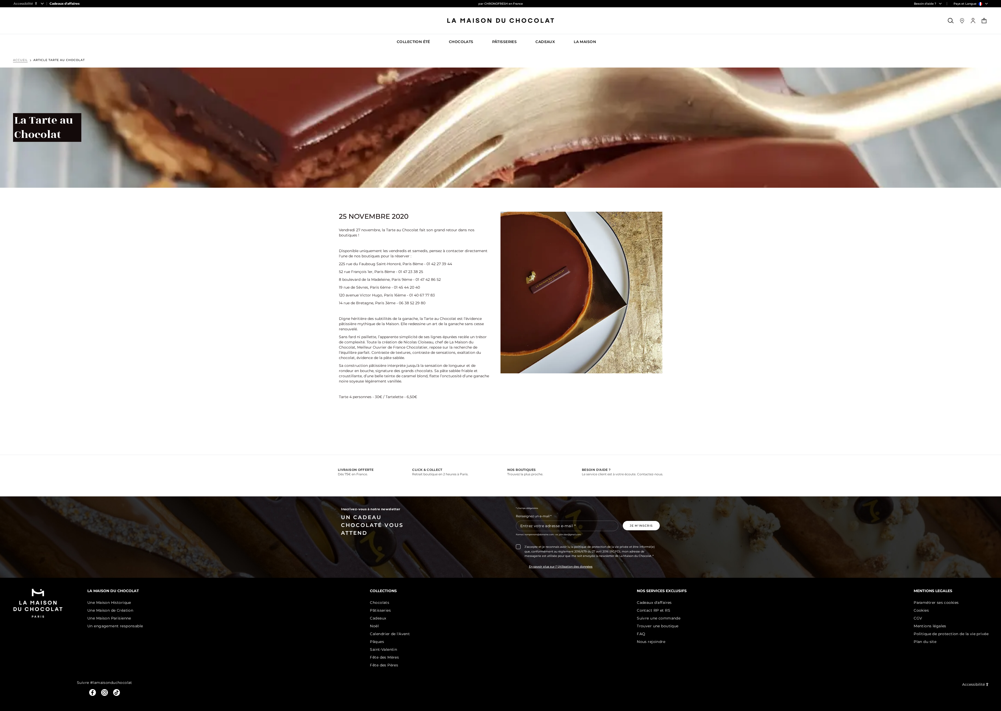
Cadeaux (378, 618)
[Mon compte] (973, 21)
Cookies (921, 610)
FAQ (641, 633)
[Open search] (951, 21)
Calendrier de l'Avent (390, 633)
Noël (374, 626)
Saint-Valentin (383, 649)
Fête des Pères (384, 665)
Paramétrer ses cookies (936, 602)
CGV (918, 618)
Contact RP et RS (653, 610)
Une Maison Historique (109, 602)
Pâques (377, 641)
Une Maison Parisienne (109, 618)
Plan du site (925, 641)
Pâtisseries (380, 610)
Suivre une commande (658, 618)
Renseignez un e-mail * (534, 516)
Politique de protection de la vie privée (951, 633)
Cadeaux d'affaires (654, 602)
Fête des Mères (384, 657)
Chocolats (379, 602)
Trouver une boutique (657, 626)
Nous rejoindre (651, 641)
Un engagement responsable (115, 626)
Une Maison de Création (110, 610)
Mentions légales (930, 626)
